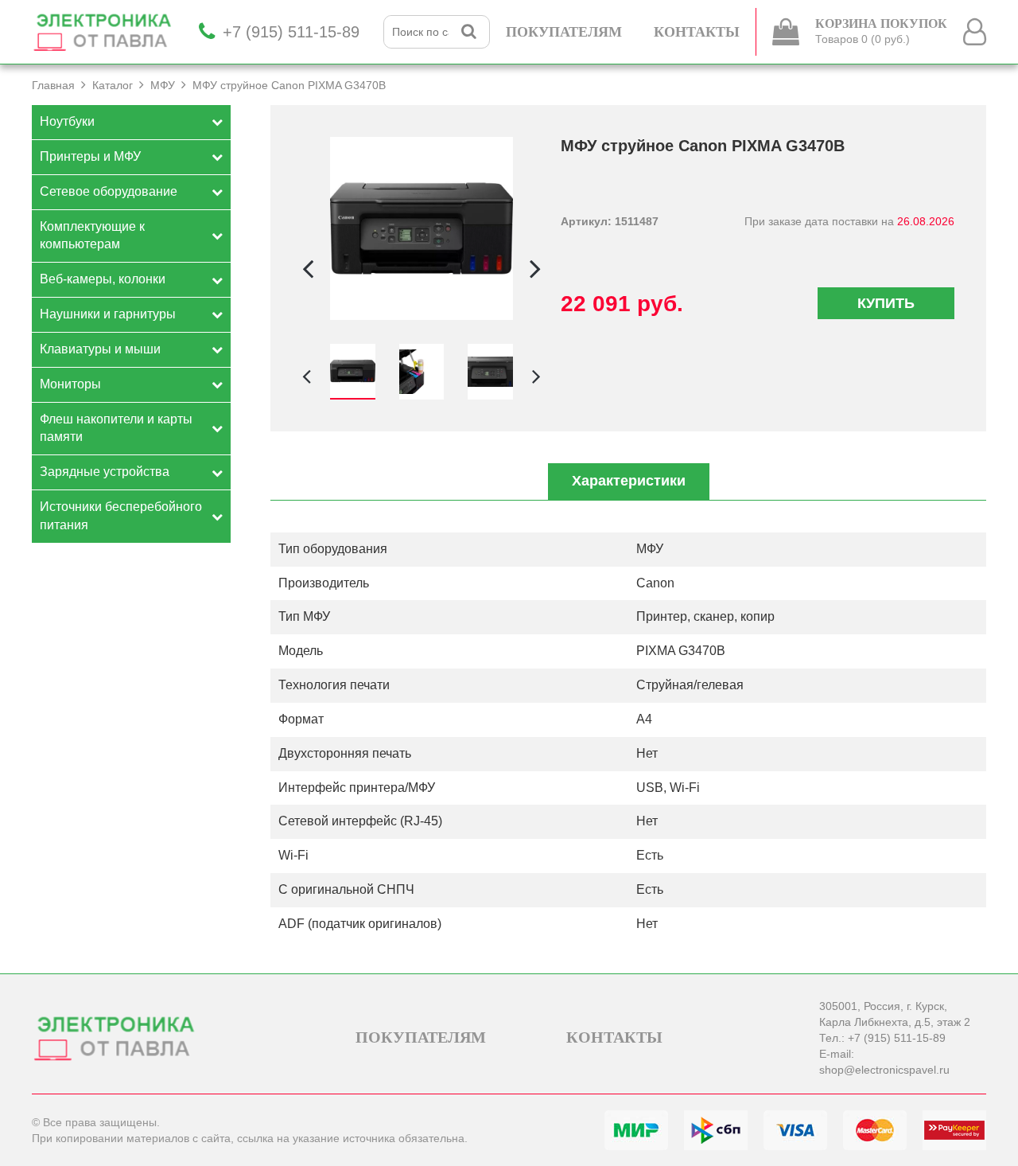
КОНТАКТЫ (697, 32)
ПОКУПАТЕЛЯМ (564, 32)
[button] (535, 268)
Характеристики (629, 481)
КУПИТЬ (886, 303)
